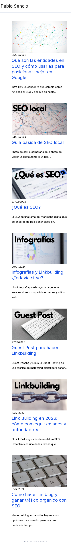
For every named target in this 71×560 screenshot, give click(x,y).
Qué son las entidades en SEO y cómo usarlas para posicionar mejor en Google (38, 69)
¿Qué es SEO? (26, 207)
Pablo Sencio (14, 6)
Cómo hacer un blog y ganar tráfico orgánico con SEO (39, 500)
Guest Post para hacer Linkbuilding (35, 350)
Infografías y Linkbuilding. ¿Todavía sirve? (38, 274)
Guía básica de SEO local (38, 142)
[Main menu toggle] (66, 6)
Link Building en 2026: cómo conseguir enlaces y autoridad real (39, 424)
